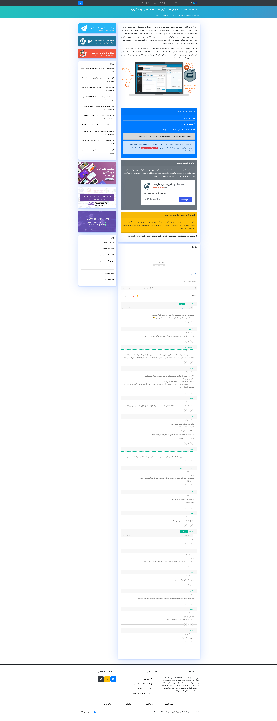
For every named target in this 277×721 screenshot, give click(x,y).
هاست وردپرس (88, 712)
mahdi (191, 369)
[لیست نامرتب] (138, 288)
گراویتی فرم (131, 236)
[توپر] (123, 288)
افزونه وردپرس (187, 15)
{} (150, 288)
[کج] (126, 288)
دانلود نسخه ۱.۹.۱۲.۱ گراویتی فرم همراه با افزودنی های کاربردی (164, 10)
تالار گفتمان (149, 704)
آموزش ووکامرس (109, 242)
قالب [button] (171, 3)
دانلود (191, 119)
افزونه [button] (163, 3)
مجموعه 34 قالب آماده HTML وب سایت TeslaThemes (98, 125)
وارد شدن (194, 274)
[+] (153, 288)
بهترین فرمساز (172, 236)
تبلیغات (128, 704)
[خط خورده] (132, 288)
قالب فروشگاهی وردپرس (107, 255)
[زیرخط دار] (129, 288)
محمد (183, 536)
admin (191, 532)
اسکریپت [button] (155, 3)
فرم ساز (165, 236)
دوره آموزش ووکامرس (108, 249)
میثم (191, 630)
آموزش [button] (146, 3)
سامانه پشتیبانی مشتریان (149, 148)
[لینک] (147, 288)
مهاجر (191, 609)
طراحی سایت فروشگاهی (107, 261)
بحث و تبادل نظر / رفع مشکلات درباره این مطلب (176, 129)
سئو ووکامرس (110, 267)
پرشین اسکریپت (187, 3)
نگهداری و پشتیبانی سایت (141, 693)
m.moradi (189, 304)
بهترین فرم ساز (182, 236)
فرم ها (176, 15)
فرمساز (148, 236)
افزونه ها (181, 15)
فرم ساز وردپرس (156, 236)
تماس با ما (107, 704)
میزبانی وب (146, 679)
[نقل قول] (141, 288)
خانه (175, 3)
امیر (191, 591)
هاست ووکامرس (109, 273)
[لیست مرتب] (135, 288)
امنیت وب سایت (144, 688)
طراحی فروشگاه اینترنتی (142, 683)
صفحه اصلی (169, 704)
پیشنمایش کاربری (187, 124)
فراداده (80, 712)
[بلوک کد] (144, 288)
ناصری (183, 308)
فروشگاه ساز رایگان (108, 279)
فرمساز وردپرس (141, 236)
